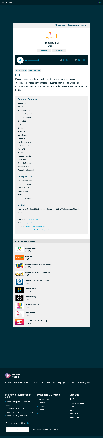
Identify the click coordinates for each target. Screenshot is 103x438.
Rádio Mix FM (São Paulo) (17, 416)
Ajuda (71, 407)
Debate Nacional (34, 70)
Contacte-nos (74, 417)
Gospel (41, 410)
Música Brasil (44, 399)
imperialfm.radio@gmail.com (34, 226)
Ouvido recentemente (78, 25)
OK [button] (17, 429)
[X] (74, 399)
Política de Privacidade (51, 429)
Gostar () (67, 60)
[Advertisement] (51, 14)
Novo (71, 410)
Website (44, 50)
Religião (42, 406)
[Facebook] (70, 399)
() (79, 60)
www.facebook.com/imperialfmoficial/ (41, 230)
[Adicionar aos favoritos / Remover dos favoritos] (84, 60)
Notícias (42, 403)
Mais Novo (73, 414)
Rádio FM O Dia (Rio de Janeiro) (20, 412)
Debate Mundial (21, 70)
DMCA (40, 429)
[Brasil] (100, 2)
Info (27, 423)
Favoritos (61, 25)
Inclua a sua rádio (76, 403)
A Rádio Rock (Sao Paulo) (17, 409)
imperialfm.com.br (32, 223)
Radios (11, 3)
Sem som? (59, 50)
